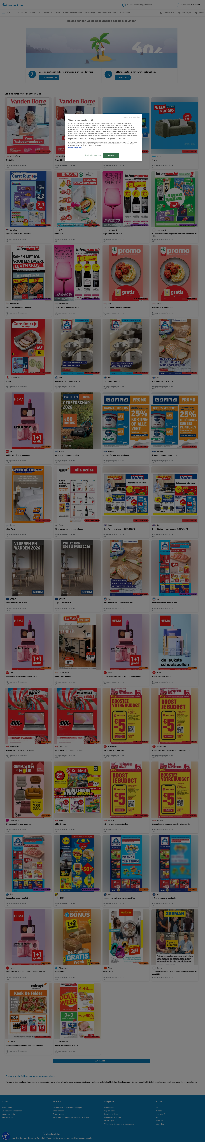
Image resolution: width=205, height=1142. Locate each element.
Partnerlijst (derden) (75, 148)
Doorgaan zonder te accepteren (131, 117)
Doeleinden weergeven (93, 155)
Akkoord (111, 155)
